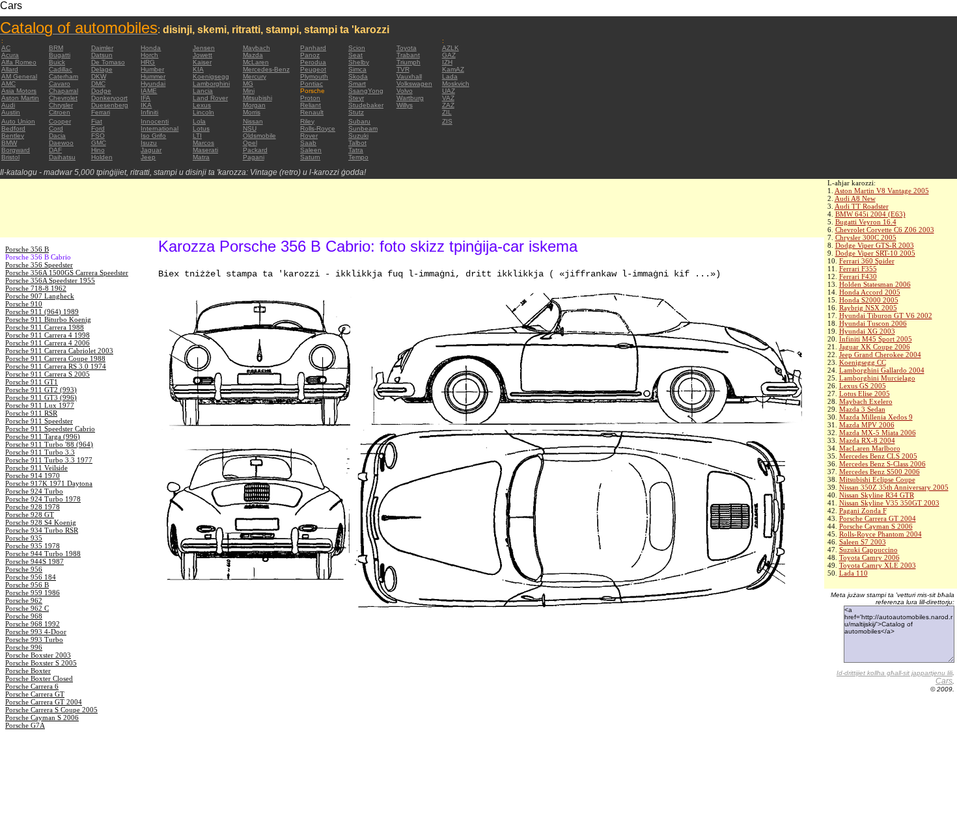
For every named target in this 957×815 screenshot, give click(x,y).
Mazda (253, 55)
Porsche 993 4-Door (35, 631)
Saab (308, 142)
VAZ (448, 97)
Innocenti (155, 121)
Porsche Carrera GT (34, 694)
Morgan (254, 105)
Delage (102, 69)
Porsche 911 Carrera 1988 (44, 327)
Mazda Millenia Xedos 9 (876, 417)
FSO (98, 135)
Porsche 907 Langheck (39, 296)
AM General (19, 76)
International (159, 128)
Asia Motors (18, 90)
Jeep (148, 157)
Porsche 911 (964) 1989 (42, 311)
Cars (944, 681)
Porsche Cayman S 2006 (876, 526)
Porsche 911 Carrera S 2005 (47, 374)
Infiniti (149, 112)
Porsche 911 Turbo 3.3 (40, 452)
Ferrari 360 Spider (867, 261)
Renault (312, 112)
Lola (199, 121)
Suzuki (358, 135)
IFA (145, 97)
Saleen (311, 150)
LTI (197, 135)
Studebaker (365, 105)
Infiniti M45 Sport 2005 (875, 339)
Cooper (60, 121)
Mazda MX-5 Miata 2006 (877, 432)
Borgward (15, 150)
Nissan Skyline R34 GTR (876, 495)
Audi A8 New (855, 198)
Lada (450, 76)
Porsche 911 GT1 (31, 382)
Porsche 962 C (27, 608)
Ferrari (100, 112)
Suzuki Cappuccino (868, 550)
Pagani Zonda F (863, 510)
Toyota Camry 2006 (869, 557)
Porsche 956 (23, 569)
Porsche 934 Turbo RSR (41, 530)
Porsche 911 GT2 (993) (41, 390)
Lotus (201, 128)
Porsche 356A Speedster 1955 (50, 280)
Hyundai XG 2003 (867, 331)
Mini (249, 90)
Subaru (359, 121)
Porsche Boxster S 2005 (41, 663)
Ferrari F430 (858, 276)
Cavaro (59, 83)
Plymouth (314, 76)
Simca (357, 69)
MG (248, 83)
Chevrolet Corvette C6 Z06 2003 (884, 230)
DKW (98, 76)
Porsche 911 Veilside (36, 468)
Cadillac (60, 69)
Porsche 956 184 (30, 577)
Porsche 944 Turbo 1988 (43, 553)
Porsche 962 (23, 600)
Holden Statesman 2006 (875, 284)
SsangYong (365, 90)
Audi (8, 105)
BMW (9, 142)
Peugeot (313, 69)
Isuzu (149, 142)
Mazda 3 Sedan (862, 409)
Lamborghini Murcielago (877, 378)
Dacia (57, 135)
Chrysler (61, 105)
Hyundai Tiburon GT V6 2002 (885, 315)
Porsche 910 (23, 304)
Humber (152, 69)
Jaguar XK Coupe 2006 (874, 347)
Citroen (59, 112)
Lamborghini (211, 83)
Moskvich (455, 83)
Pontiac (311, 83)
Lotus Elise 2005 (864, 393)
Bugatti (59, 55)
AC (5, 47)
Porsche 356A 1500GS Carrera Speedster (66, 272)
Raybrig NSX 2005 (868, 308)
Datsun (102, 55)
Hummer (153, 76)
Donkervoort (109, 97)
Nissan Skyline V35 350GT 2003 (889, 503)
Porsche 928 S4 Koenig (40, 522)
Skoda (358, 76)
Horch (149, 55)
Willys (404, 105)
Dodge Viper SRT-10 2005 (875, 253)
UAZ (448, 90)
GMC (98, 142)
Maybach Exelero (866, 401)
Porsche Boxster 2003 (38, 655)
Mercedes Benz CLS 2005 (878, 456)
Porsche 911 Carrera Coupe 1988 (55, 358)
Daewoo (61, 142)
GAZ (449, 55)
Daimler (102, 47)
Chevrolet (63, 97)
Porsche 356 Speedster (39, 265)
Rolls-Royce (317, 128)
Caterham (63, 76)
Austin (10, 112)
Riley (307, 121)
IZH (447, 62)
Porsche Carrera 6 (32, 686)
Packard (255, 150)
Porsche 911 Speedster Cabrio (50, 429)
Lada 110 (853, 573)
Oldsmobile (259, 135)
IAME (149, 90)
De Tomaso (108, 62)
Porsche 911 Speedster (39, 421)
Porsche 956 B (27, 585)
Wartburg (410, 97)
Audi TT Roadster (862, 206)
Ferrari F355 (858, 269)
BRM (56, 47)
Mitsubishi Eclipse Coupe (877, 479)
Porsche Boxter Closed (39, 678)
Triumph (408, 62)
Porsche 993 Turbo (34, 639)
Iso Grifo (153, 135)
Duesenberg (109, 105)
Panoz (310, 55)
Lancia (203, 90)
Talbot (357, 142)
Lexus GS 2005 (862, 386)
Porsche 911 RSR (31, 413)
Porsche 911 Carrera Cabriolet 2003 (59, 350)
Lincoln (203, 112)
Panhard (313, 47)
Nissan (253, 121)
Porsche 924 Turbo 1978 (43, 499)
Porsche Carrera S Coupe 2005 (51, 710)
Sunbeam (363, 128)
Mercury (254, 76)
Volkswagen (414, 83)
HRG (148, 62)
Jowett (202, 55)
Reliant (310, 105)
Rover (309, 135)
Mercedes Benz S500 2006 (879, 471)
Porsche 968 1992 (32, 624)
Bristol (10, 157)
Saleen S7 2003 (862, 542)
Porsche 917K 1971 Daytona (48, 483)
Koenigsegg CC (862, 362)
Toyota (406, 47)
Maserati (205, 150)
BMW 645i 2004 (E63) (870, 214)
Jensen (204, 47)
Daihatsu (62, 157)
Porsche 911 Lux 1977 (39, 405)
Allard (9, 69)
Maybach (256, 47)
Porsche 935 (23, 538)
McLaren (256, 62)
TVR (402, 69)
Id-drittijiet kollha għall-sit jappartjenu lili (894, 672)
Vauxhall (409, 76)
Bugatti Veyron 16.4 (865, 222)
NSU (250, 128)
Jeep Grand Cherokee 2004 (880, 354)
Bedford (13, 128)
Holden (102, 157)
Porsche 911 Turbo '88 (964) (49, 444)
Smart (357, 83)
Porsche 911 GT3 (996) (41, 397)
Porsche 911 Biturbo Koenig (48, 319)
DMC (98, 83)
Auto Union (18, 121)
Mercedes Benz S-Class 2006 (882, 464)
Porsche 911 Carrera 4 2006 (47, 343)
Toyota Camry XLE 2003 (877, 565)
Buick (57, 62)
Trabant (408, 55)
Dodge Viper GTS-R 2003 (874, 245)
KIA (198, 69)
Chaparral (63, 90)
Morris (251, 112)
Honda (151, 47)
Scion (356, 47)
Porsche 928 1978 (32, 507)
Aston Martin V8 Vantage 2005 (882, 190)
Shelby (358, 62)
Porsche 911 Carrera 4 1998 (47, 335)
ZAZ (448, 105)
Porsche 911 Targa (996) (42, 436)
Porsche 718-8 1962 (35, 288)
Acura (10, 55)
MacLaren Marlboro (869, 448)
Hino (98, 150)
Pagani (253, 157)
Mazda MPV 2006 (867, 425)
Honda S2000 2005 (868, 300)
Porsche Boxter (28, 671)
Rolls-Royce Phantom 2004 (880, 534)
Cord (56, 128)
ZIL (447, 112)
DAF (55, 150)
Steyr (356, 97)
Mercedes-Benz (266, 69)
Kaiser (202, 62)
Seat (355, 55)
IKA (146, 105)
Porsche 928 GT (29, 514)
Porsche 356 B (27, 249)
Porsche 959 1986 (32, 592)
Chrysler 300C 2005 (865, 237)
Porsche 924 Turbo (34, 491)
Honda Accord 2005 (869, 292)
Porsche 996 (23, 647)
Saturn (310, 157)
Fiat (96, 121)
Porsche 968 (23, 616)
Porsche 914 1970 (32, 475)
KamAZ (453, 69)
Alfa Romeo (18, 62)
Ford (98, 128)
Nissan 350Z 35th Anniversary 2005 (894, 487)
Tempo (358, 157)
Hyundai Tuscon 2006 (873, 323)
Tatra (355, 150)
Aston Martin (20, 97)
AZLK (450, 47)
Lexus (202, 105)
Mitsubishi (257, 97)
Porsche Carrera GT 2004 (877, 518)
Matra (201, 157)
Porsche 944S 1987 (34, 561)
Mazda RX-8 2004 (867, 440)
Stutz (356, 112)
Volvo (404, 90)
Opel (250, 142)
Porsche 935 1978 (32, 546)
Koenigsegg (211, 76)
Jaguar (151, 150)
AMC (8, 83)
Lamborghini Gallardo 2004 (881, 370)
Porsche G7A (25, 725)
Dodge (101, 90)
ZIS (447, 121)
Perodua (313, 62)
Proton (310, 97)
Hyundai (153, 83)
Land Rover (210, 97)
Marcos (203, 142)
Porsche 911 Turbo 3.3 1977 (48, 460)
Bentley (12, 135)
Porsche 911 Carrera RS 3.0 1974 (55, 366)
